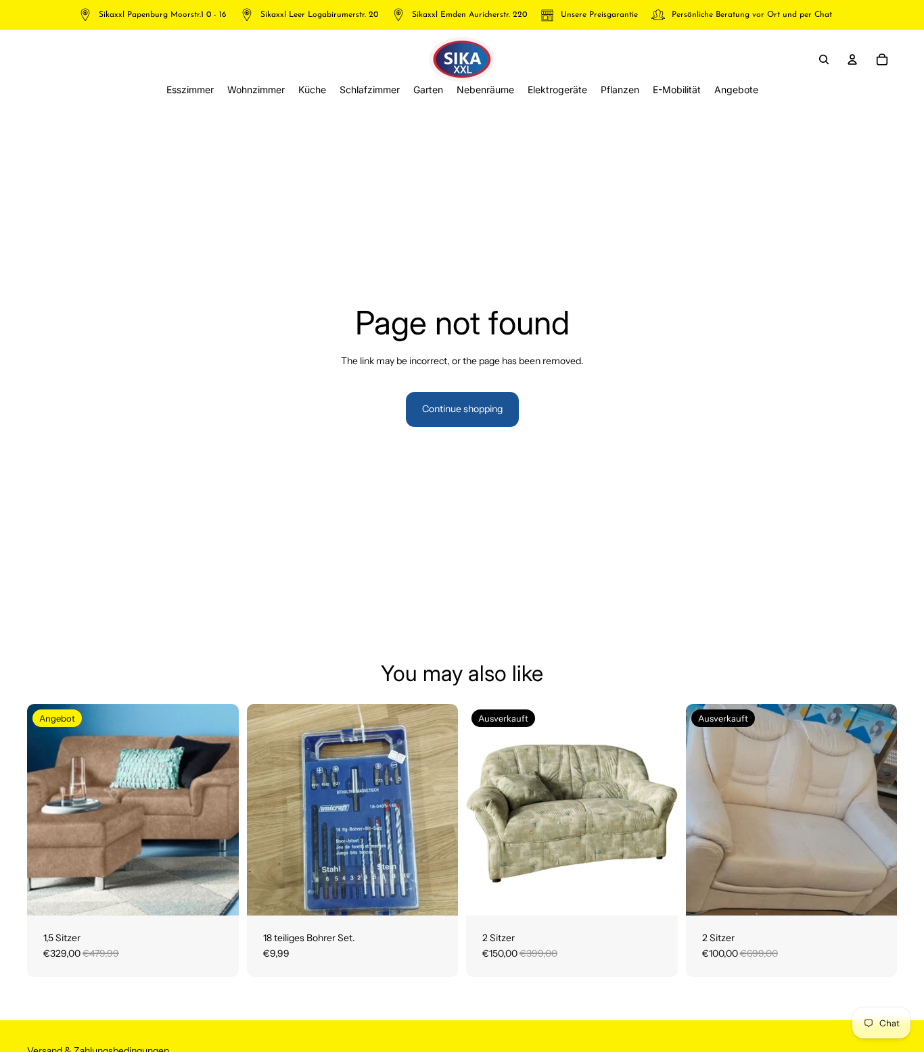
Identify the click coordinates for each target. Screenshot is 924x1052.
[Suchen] (824, 59)
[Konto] (852, 59)
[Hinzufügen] (218, 894)
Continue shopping (462, 409)
